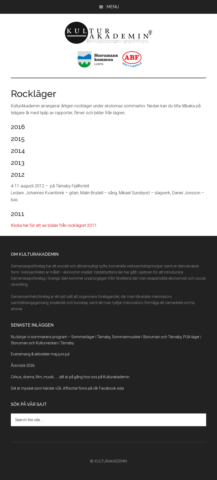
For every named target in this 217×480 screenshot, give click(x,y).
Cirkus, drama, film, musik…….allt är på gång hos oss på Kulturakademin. (70, 377)
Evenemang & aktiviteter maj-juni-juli (40, 354)
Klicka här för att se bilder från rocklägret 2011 (54, 225)
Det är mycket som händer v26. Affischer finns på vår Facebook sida (67, 388)
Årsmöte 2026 (23, 365)
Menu (112, 6)
